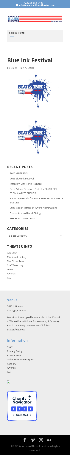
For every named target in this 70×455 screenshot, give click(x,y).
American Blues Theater (34, 446)
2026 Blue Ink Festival (22, 178)
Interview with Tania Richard (26, 183)
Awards (11, 273)
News (10, 269)
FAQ (9, 277)
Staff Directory (15, 265)
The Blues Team (16, 261)
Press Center (14, 355)
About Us (12, 253)
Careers (11, 363)
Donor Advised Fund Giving (25, 213)
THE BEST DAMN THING (22, 218)
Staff (10, 347)
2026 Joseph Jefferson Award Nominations (33, 207)
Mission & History (17, 257)
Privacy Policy (14, 351)
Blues (14, 67)
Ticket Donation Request (21, 359)
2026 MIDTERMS (19, 173)
